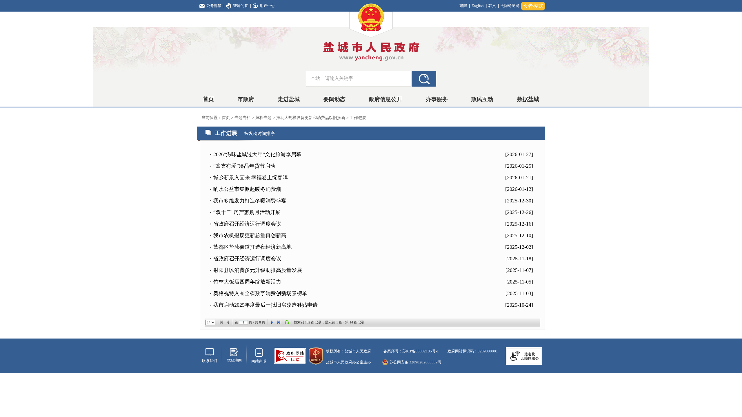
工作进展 (358, 118)
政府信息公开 (385, 99)
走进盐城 (289, 99)
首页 (208, 99)
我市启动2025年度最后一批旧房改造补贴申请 (265, 305)
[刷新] (287, 322)
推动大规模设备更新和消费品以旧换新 (311, 118)
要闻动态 (334, 99)
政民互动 (482, 99)
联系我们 (209, 361)
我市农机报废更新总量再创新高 (249, 235)
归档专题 (264, 118)
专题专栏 (243, 118)
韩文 (492, 5)
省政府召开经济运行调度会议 (247, 224)
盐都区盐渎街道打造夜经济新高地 (252, 247)
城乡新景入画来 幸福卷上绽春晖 (250, 177)
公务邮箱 (213, 5)
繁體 (463, 5)
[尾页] (279, 322)
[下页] (272, 322)
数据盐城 (528, 99)
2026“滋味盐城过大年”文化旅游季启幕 (257, 154)
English (478, 5)
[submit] (424, 78)
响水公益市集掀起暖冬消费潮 (247, 189)
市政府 (246, 99)
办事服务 (437, 99)
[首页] (221, 322)
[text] (367, 78)
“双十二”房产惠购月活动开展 (247, 212)
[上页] (228, 322)
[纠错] (290, 355)
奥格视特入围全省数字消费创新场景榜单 (260, 293)
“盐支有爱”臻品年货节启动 (244, 166)
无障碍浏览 (510, 5)
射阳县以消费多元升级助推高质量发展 (257, 270)
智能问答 (240, 5)
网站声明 (258, 361)
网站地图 (234, 360)
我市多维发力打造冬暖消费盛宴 (249, 201)
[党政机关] (316, 355)
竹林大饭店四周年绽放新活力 (247, 282)
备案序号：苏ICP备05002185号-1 (411, 351)
